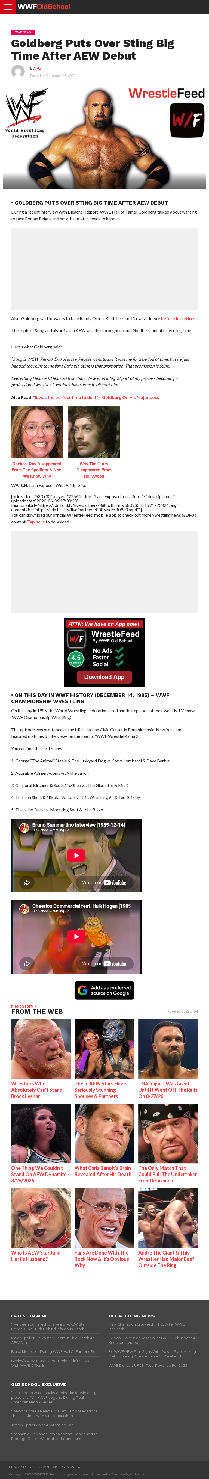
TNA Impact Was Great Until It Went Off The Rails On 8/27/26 (168, 1090)
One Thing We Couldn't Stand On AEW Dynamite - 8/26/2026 (40, 1174)
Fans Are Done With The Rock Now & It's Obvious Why (102, 1259)
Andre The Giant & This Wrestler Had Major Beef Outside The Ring (166, 1259)
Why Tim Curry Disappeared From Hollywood (94, 470)
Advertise (48, 1467)
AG (38, 68)
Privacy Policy (21, 1467)
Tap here (36, 521)
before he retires (178, 318)
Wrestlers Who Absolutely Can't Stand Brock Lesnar (37, 1090)
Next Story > (24, 1005)
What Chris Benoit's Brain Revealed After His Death (103, 1171)
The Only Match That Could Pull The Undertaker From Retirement (167, 1174)
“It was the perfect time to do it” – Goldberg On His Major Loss (96, 397)
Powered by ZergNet (182, 1011)
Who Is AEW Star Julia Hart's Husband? (35, 1256)
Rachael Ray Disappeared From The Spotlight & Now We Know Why (37, 470)
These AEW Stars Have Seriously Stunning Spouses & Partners (100, 1090)
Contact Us (72, 1467)
